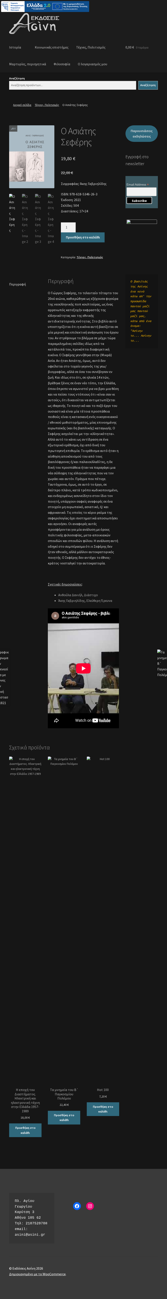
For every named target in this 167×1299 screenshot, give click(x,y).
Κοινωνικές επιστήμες (51, 47)
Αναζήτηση (17, 78)
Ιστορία (15, 47)
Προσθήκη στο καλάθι (83, 237)
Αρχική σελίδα (22, 105)
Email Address (138, 185)
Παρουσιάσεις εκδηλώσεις (142, 133)
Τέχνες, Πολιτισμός (90, 47)
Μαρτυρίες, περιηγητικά (27, 64)
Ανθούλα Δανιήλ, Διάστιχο (78, 595)
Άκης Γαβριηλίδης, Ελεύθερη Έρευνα (85, 600)
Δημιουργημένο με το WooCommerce (37, 1274)
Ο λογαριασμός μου (92, 64)
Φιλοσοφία (62, 64)
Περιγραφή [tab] (17, 284)
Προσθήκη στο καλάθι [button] (25, 1130)
